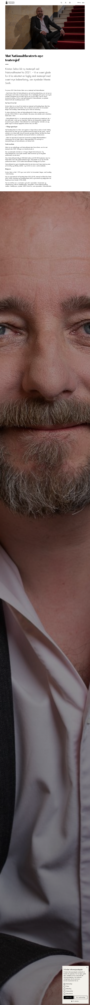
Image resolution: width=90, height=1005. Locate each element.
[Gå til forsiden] (10, 2)
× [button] (86, 967)
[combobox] (85, 967)
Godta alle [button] (69, 997)
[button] (75, 1001)
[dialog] (75, 985)
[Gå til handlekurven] (70, 2)
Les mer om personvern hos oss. (71, 980)
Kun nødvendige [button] (80, 997)
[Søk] (61, 2)
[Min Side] (65, 2)
